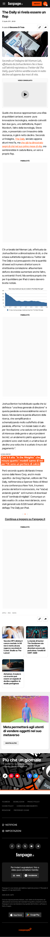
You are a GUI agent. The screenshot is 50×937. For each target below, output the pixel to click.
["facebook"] (29, 776)
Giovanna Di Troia (16, 27)
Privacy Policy (33, 802)
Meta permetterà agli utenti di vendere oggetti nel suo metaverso (23, 731)
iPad (9, 613)
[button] (45, 27)
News (14, 613)
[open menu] (3, 4)
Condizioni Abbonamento (27, 806)
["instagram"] (11, 776)
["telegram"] (35, 776)
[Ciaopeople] (25, 930)
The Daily (20, 138)
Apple (4, 613)
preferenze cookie (21, 810)
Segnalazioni (18, 802)
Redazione (6, 810)
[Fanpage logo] (15, 3)
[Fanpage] (25, 855)
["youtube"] (17, 776)
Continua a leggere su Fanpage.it (25, 519)
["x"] (23, 776)
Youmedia (6, 802)
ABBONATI (37, 4)
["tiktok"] (5, 776)
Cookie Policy (7, 806)
